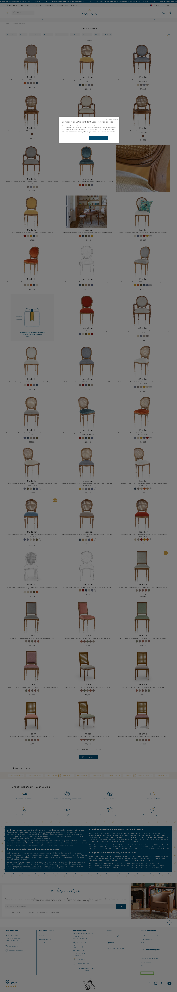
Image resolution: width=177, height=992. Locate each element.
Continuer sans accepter (112, 119)
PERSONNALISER (82, 138)
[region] (89, 130)
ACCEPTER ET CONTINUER (98, 138)
